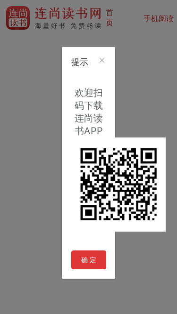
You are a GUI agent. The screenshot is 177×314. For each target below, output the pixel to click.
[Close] (102, 60)
